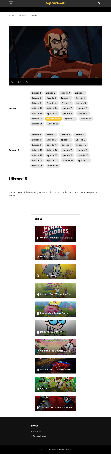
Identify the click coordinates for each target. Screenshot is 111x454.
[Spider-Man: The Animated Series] (55, 366)
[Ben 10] (55, 384)
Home (11, 15)
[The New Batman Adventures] (55, 403)
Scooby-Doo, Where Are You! (56, 294)
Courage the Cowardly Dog (55, 350)
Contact (37, 431)
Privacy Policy (39, 436)
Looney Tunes (47, 256)
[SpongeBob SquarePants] (55, 309)
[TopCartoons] (55, 3)
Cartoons (22, 15)
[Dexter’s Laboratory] (55, 328)
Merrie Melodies (48, 237)
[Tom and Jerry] (55, 271)
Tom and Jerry (48, 275)
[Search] (98, 3)
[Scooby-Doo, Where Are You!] (55, 290)
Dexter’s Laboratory (51, 331)
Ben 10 (43, 388)
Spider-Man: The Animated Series (58, 369)
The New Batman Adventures (56, 407)
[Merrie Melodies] (55, 234)
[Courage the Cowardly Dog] (55, 347)
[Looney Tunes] (55, 253)
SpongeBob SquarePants (54, 313)
